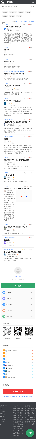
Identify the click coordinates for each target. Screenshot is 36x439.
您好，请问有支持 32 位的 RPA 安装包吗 (15, 181)
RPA (1, 409)
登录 (33, 2)
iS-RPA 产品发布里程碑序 (12, 27)
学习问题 (19, 16)
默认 (13, 21)
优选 (26, 21)
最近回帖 (31, 21)
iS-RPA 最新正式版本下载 (12, 252)
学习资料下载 (13, 12)
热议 (17, 21)
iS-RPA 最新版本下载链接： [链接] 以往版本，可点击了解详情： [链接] (18, 259)
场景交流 (5, 16)
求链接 (6, 139)
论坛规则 (6, 396)
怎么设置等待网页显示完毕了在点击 (15, 227)
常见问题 (20, 396)
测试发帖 (7, 240)
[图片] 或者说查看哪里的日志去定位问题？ (16, 79)
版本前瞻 (21, 12)
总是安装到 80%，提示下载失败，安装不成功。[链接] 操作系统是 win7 (17, 167)
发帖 (30, 433)
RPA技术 (2, 411)
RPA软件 (2, 414)
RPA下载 (6, 24)
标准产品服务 (28, 396)
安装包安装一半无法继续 (12, 86)
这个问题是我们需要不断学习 (12, 67)
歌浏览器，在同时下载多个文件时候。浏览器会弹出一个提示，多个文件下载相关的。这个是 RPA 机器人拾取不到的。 (18, 130)
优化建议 (5, 12)
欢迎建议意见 (18, 391)
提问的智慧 (13, 396)
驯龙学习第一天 (9, 62)
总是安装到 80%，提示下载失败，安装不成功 (19, 160)
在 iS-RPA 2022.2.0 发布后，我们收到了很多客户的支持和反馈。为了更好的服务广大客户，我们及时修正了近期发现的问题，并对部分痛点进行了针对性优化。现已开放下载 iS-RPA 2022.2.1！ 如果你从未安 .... (18, 111)
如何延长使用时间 (9, 55)
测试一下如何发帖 (9, 245)
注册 (20, 276)
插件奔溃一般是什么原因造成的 (14, 74)
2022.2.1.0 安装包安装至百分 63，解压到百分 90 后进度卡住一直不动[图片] (18, 93)
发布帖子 (18, 285)
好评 (21, 21)
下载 (3, 8)
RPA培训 (2, 416)
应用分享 (6, 250)
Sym (29, 424)
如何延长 (7, 50)
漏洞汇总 (12, 16)
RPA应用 (2, 419)
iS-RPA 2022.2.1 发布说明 (12, 101)
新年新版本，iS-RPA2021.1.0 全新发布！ (17, 188)
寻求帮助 (16, 71)
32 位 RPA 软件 (9, 175)
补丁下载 (28, 12)
